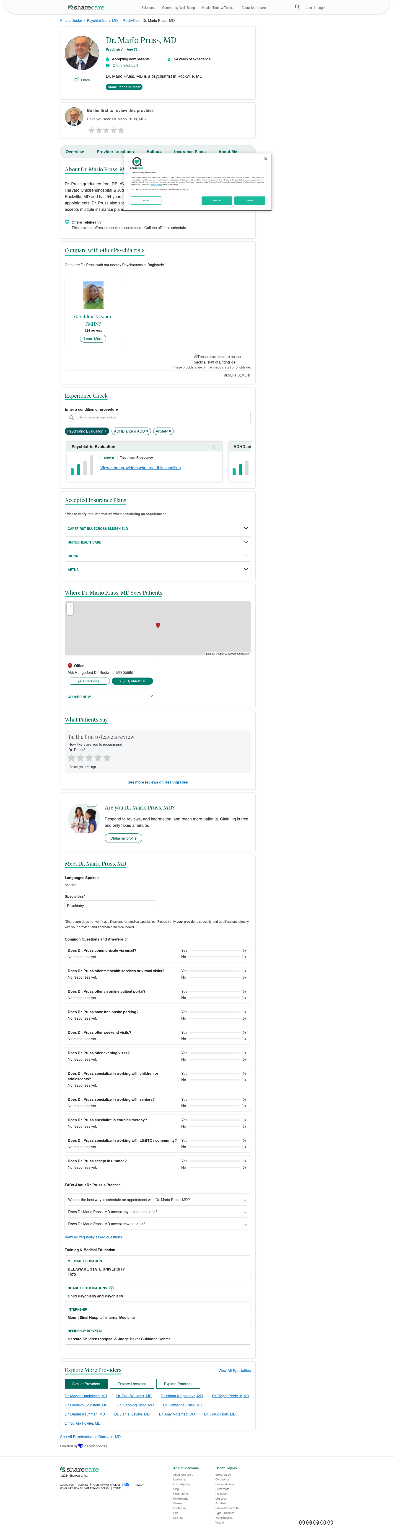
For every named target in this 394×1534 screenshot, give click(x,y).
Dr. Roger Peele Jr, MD (230, 1395)
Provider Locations (115, 152)
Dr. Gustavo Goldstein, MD (86, 1405)
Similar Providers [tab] (86, 1383)
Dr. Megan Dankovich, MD (86, 1395)
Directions (90, 681)
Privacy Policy (156, 184)
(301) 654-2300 (134, 680)
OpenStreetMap (227, 653)
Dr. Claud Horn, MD (220, 1414)
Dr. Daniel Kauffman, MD (85, 1414)
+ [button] (70, 605)
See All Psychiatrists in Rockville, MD (90, 1436)
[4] (114, 129)
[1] (91, 129)
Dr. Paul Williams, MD (134, 1395)
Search (297, 7)
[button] (126, 939)
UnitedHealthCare (84, 542)
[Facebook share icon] (302, 1523)
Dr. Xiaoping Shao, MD (135, 1405)
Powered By (69, 1446)
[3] (106, 129)
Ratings (154, 151)
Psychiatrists (97, 20)
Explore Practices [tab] (178, 1383)
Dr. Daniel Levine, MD (132, 1414)
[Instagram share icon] (309, 1523)
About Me (227, 152)
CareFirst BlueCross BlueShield (98, 528)
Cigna (73, 556)
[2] (98, 129)
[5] (121, 129)
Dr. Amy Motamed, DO (177, 1414)
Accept (250, 200)
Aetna (73, 569)
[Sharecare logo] (110, 1469)
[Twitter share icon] (323, 1523)
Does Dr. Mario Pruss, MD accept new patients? (106, 1223)
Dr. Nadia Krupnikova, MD (182, 1395)
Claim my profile (123, 838)
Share (85, 79)
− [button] (70, 611)
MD (115, 20)
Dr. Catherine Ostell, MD (182, 1405)
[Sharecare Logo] (87, 7)
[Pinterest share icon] (330, 1523)
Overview (75, 152)
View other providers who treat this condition (140, 467)
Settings (146, 200)
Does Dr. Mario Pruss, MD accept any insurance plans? (112, 1211)
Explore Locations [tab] (132, 1383)
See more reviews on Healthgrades (158, 782)
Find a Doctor (71, 20)
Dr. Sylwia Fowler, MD (83, 1423)
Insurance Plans (190, 152)
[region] (198, 182)
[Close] (266, 159)
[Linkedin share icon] (316, 1523)
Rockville (130, 20)
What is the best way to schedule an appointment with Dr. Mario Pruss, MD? (129, 1199)
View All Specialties (234, 1370)
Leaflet (210, 653)
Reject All (217, 200)
